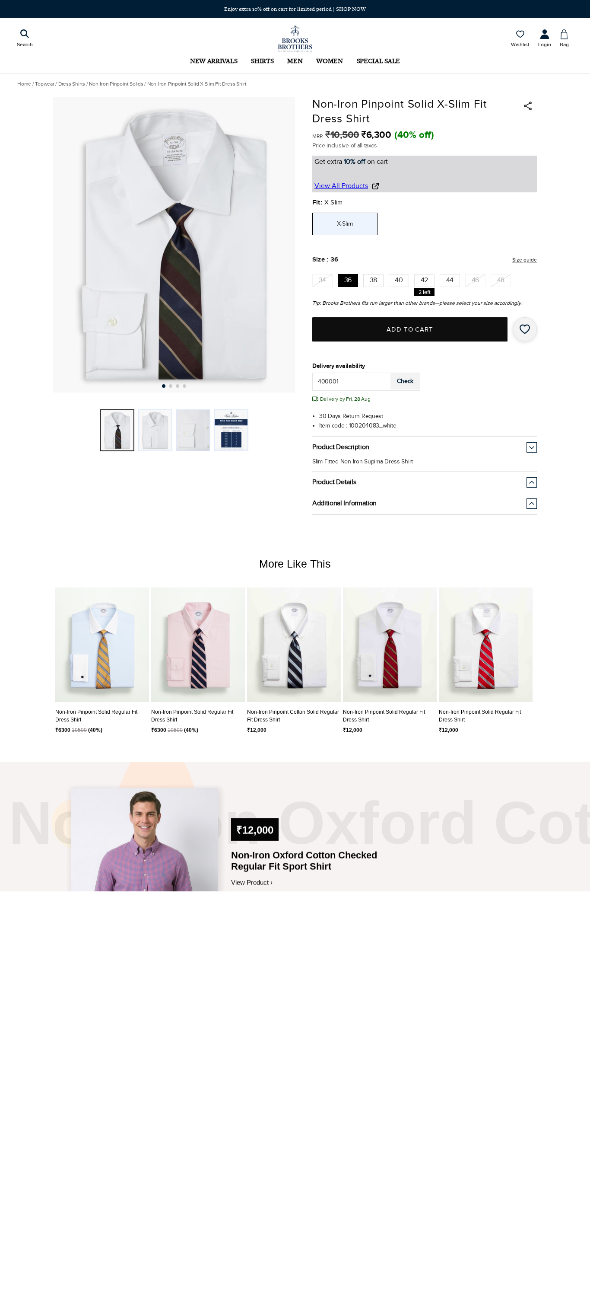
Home (24, 84)
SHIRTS (262, 60)
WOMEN (329, 60)
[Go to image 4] (184, 386)
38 (373, 280)
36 (348, 280)
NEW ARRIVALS (213, 60)
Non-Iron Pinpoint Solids (116, 84)
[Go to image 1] (163, 386)
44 (450, 280)
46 (475, 280)
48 (500, 280)
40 (399, 280)
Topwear (44, 84)
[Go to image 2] (170, 386)
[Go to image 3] (177, 386)
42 (424, 280)
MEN (294, 60)
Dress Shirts (71, 84)
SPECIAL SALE (378, 60)
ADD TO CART (410, 329)
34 (322, 280)
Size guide (524, 260)
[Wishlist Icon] (525, 329)
